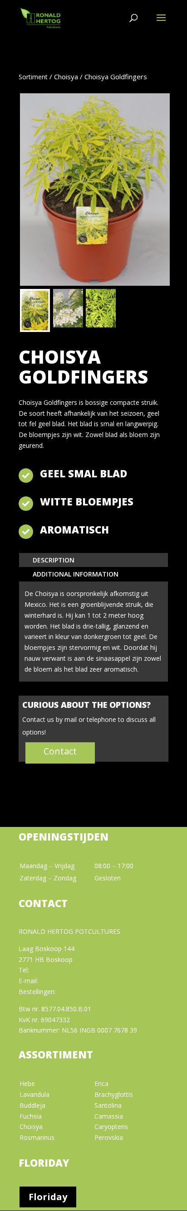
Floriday (48, 1197)
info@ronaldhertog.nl (71, 980)
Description (53, 560)
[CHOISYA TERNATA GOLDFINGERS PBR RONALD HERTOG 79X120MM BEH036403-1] (35, 329)
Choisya (66, 76)
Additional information (75, 574)
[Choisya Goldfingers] (101, 325)
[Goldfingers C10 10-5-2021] (95, 283)
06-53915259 (50, 970)
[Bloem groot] (68, 325)
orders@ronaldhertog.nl (92, 991)
